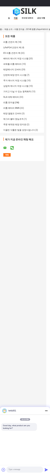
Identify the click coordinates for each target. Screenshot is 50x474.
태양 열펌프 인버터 (12, 113)
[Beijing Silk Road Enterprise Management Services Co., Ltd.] (25, 12)
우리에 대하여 (27, 18)
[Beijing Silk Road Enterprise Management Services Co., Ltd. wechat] (13, 147)
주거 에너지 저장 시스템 (14, 80)
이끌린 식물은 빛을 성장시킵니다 (19, 130)
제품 (16, 18)
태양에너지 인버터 (12, 69)
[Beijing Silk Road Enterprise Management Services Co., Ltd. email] (6, 147)
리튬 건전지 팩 (10, 42)
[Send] (46, 470)
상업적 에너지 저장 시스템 (15, 86)
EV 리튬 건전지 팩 (11, 53)
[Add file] (3, 470)
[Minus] (46, 410)
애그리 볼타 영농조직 (13, 119)
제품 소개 (8, 29)
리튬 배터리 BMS (11, 108)
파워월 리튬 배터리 (12, 64)
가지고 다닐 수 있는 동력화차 (17, 91)
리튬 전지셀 (19, 29)
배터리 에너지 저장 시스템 (15, 58)
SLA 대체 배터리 (11, 97)
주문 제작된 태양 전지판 (14, 124)
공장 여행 (41, 18)
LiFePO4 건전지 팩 (12, 47)
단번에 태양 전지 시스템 (14, 75)
